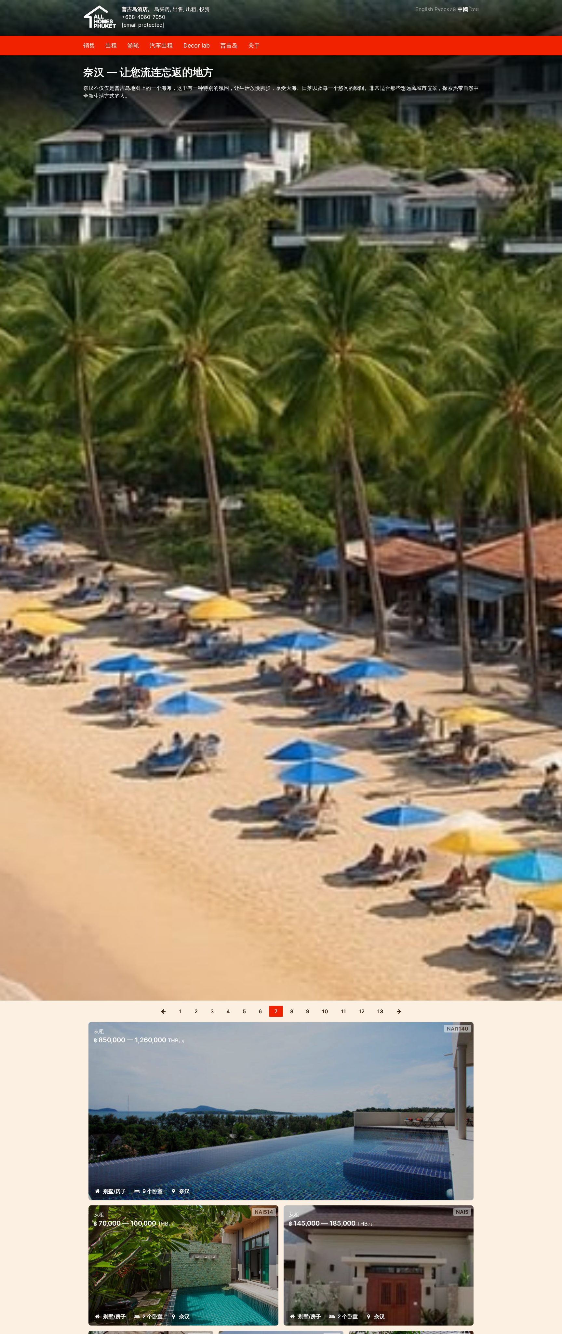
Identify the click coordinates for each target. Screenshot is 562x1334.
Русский (445, 9)
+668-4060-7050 (143, 17)
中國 (463, 9)
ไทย (474, 9)
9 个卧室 (152, 1191)
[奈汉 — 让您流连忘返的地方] (281, 500)
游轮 (133, 45)
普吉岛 (229, 45)
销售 (89, 45)
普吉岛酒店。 (138, 9)
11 (343, 1011)
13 (380, 1011)
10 (325, 1011)
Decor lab (196, 45)
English (424, 9)
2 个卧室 (152, 1316)
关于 (254, 45)
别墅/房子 (114, 1191)
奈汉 (184, 1191)
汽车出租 (161, 45)
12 (362, 1011)
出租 (111, 45)
